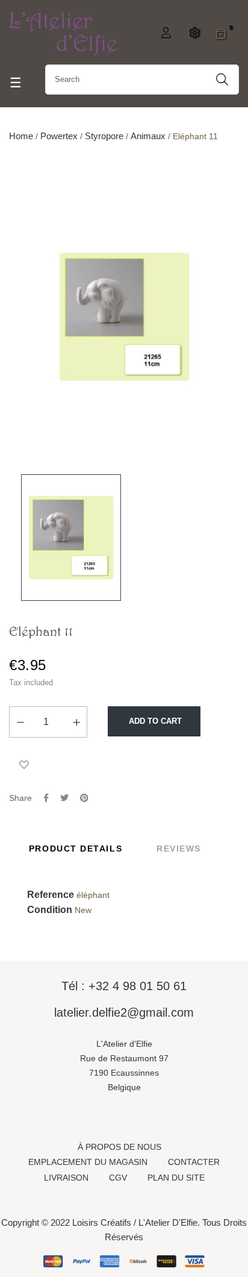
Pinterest (84, 798)
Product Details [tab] (75, 848)
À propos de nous (119, 1147)
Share (46, 798)
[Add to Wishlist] (24, 765)
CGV (118, 1177)
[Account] (164, 33)
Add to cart (154, 721)
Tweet (64, 798)
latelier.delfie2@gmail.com (124, 1012)
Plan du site (176, 1177)
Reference (50, 895)
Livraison (66, 1177)
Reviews (179, 848)
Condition (49, 910)
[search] (222, 79)
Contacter (194, 1162)
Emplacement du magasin (87, 1162)
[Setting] (193, 33)
